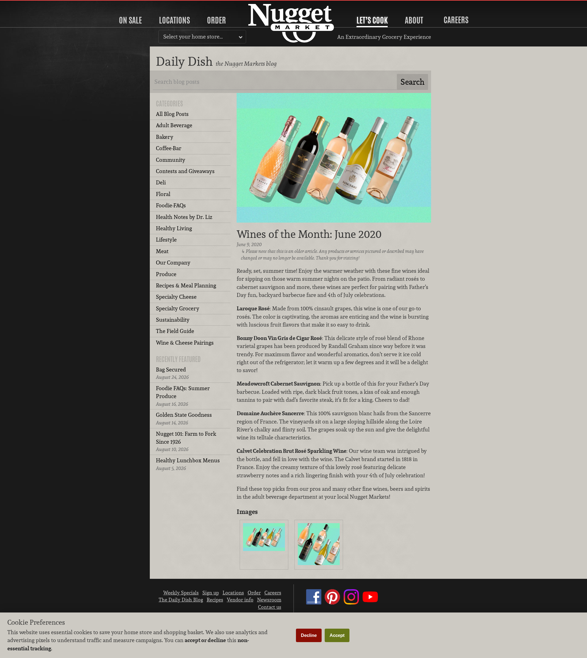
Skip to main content (29, 5)
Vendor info (240, 600)
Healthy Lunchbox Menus (188, 464)
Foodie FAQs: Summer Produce (183, 396)
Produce (166, 274)
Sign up (210, 593)
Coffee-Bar (168, 148)
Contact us (269, 607)
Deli (161, 182)
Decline (309, 635)
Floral (163, 194)
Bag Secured (172, 373)
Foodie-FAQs (171, 205)
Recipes (215, 600)
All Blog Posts (172, 113)
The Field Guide (175, 331)
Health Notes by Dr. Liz (184, 216)
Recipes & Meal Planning (186, 285)
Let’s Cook (372, 20)
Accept (337, 635)
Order (216, 20)
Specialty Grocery (177, 308)
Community (170, 159)
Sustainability (173, 319)
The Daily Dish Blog (181, 600)
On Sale (130, 20)
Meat (162, 251)
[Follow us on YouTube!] (370, 603)
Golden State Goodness (184, 418)
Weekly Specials (181, 593)
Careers (456, 20)
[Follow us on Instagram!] (351, 603)
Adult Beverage (174, 125)
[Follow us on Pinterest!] (332, 603)
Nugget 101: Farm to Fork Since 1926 (186, 441)
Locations (174, 20)
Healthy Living (174, 228)
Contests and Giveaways (185, 171)
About (414, 20)
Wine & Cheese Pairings (185, 342)
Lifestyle (166, 239)
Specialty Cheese (176, 296)
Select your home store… (193, 36)
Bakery (164, 136)
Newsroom (269, 600)
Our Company (173, 262)
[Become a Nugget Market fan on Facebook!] (313, 603)
